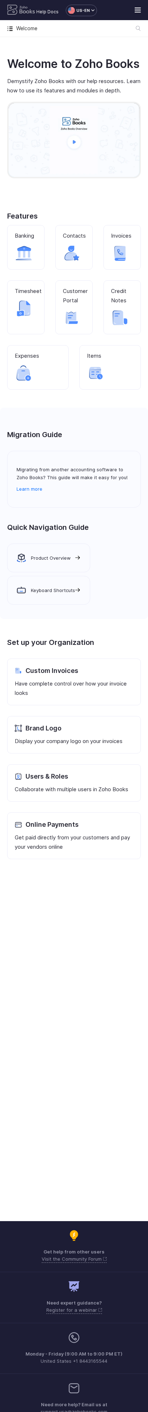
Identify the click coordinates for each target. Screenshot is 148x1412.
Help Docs (47, 11)
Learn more (29, 489)
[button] (78, 10)
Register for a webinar (72, 1310)
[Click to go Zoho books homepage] (21, 10)
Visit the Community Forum (72, 1259)
